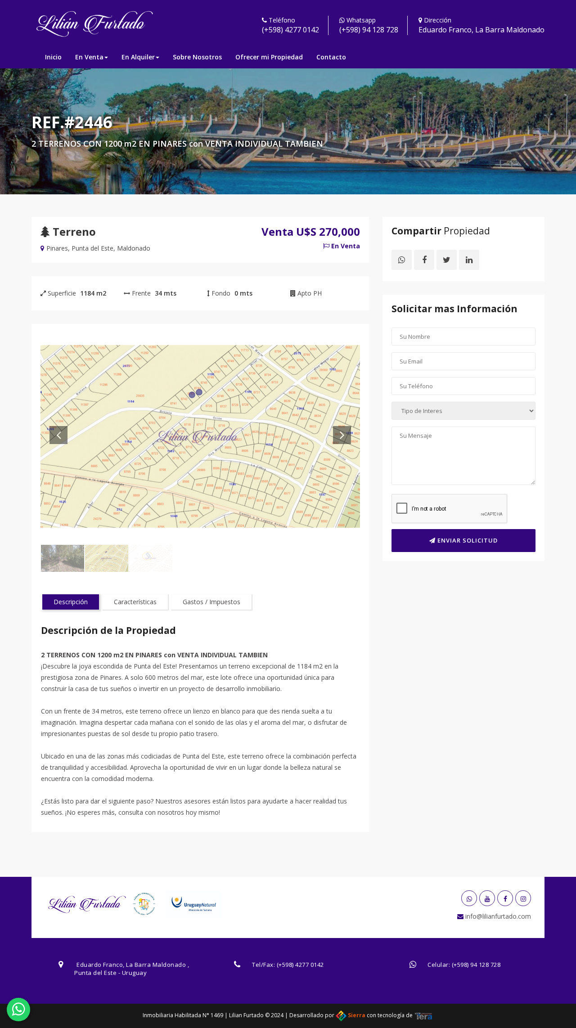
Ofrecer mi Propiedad (269, 57)
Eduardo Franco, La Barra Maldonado (481, 30)
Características (135, 601)
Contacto (331, 57)
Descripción (71, 601)
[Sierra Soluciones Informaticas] (423, 1015)
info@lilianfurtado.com (497, 916)
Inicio (53, 57)
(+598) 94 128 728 (368, 30)
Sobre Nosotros (197, 57)
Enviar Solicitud (467, 540)
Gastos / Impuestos (211, 601)
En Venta (89, 57)
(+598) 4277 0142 (290, 30)
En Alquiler (138, 57)
